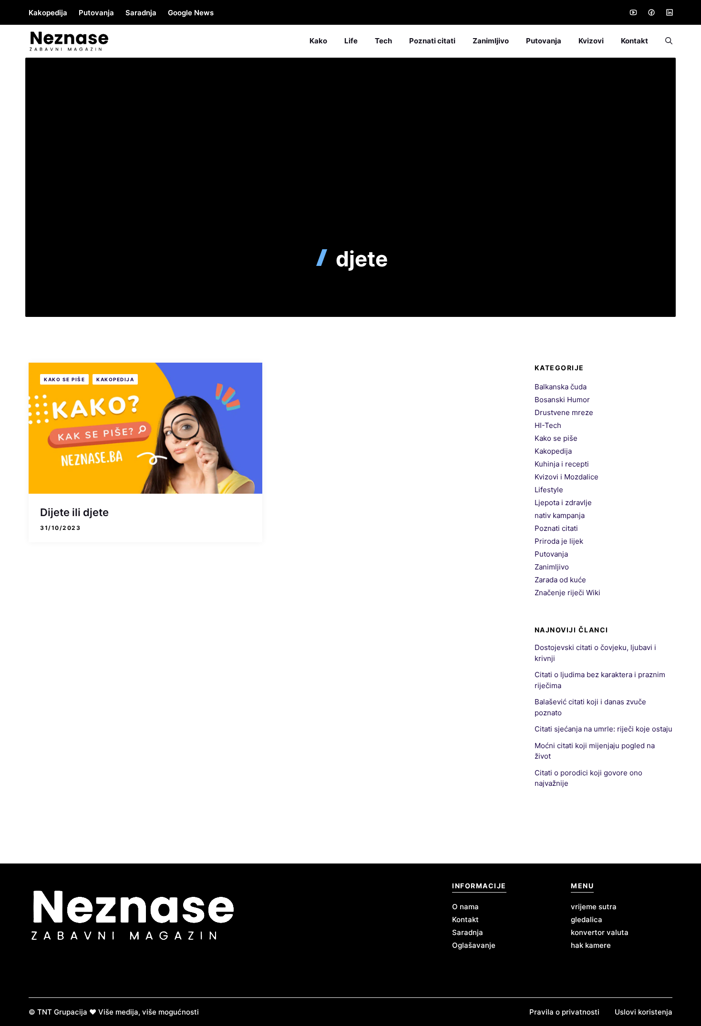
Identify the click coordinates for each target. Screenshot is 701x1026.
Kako (318, 40)
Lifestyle (549, 489)
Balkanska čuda (561, 386)
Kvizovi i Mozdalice (566, 476)
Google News (191, 12)
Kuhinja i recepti (562, 463)
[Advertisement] (350, 175)
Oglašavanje (473, 945)
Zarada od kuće (560, 579)
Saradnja (140, 12)
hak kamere (591, 945)
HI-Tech (548, 425)
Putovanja (96, 12)
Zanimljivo (491, 40)
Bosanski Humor (562, 399)
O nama (465, 906)
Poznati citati (432, 40)
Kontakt (634, 40)
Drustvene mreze (564, 412)
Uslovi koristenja (643, 1011)
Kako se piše (64, 379)
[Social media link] (632, 12)
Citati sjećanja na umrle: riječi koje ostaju (603, 728)
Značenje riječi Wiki (567, 592)
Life (351, 40)
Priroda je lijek (559, 541)
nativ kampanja (560, 515)
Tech (383, 40)
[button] (664, 41)
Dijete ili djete (74, 512)
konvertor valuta (600, 932)
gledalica (586, 919)
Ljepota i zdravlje (563, 502)
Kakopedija (48, 12)
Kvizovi (591, 40)
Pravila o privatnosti (564, 1011)
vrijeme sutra (594, 906)
